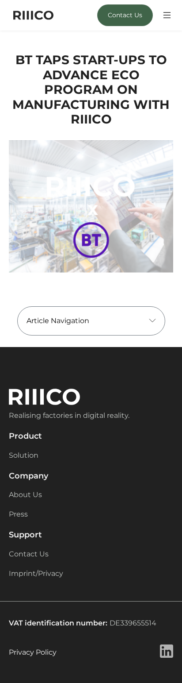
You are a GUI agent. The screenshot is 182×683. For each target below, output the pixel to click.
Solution (23, 455)
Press (18, 514)
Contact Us (125, 15)
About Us (25, 494)
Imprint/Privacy (36, 573)
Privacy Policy (33, 652)
